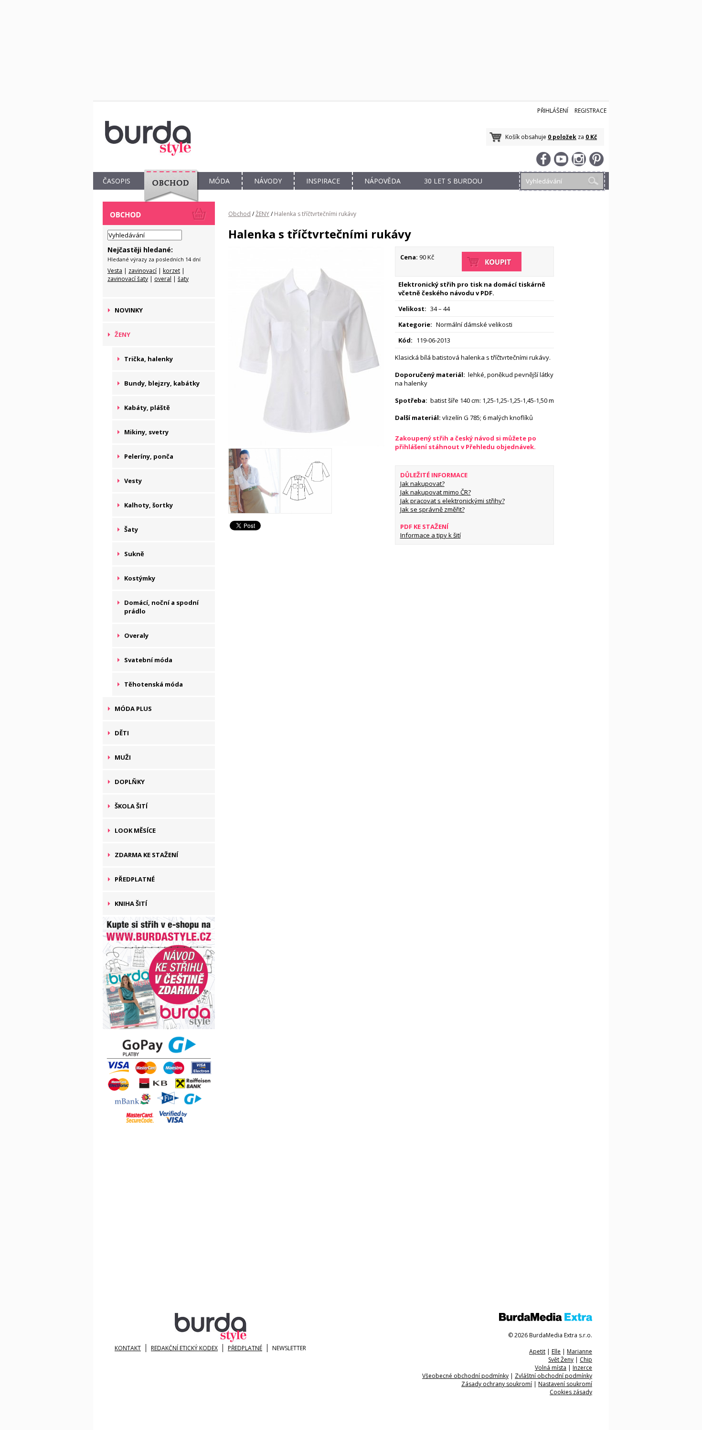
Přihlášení (552, 111)
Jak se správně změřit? (432, 509)
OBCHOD (168, 192)
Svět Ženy (561, 1359)
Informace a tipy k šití (430, 535)
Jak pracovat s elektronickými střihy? (452, 500)
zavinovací (142, 271)
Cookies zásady (571, 1392)
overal (162, 279)
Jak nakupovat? (422, 483)
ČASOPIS (116, 180)
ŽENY (262, 214)
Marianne (579, 1351)
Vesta (114, 271)
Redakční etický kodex (184, 1348)
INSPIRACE (323, 180)
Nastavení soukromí (565, 1384)
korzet (171, 271)
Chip (586, 1359)
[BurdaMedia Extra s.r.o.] (545, 1319)
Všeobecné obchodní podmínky (465, 1376)
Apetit (537, 1351)
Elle (556, 1351)
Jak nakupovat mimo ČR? (435, 492)
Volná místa (550, 1368)
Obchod (239, 214)
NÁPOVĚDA (382, 180)
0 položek (562, 137)
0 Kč (591, 137)
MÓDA (219, 180)
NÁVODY (268, 180)
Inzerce (582, 1368)
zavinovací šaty (127, 279)
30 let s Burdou (453, 180)
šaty (183, 279)
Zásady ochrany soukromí (496, 1384)
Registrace (590, 111)
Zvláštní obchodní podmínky (553, 1376)
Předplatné (245, 1348)
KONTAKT (128, 1348)
